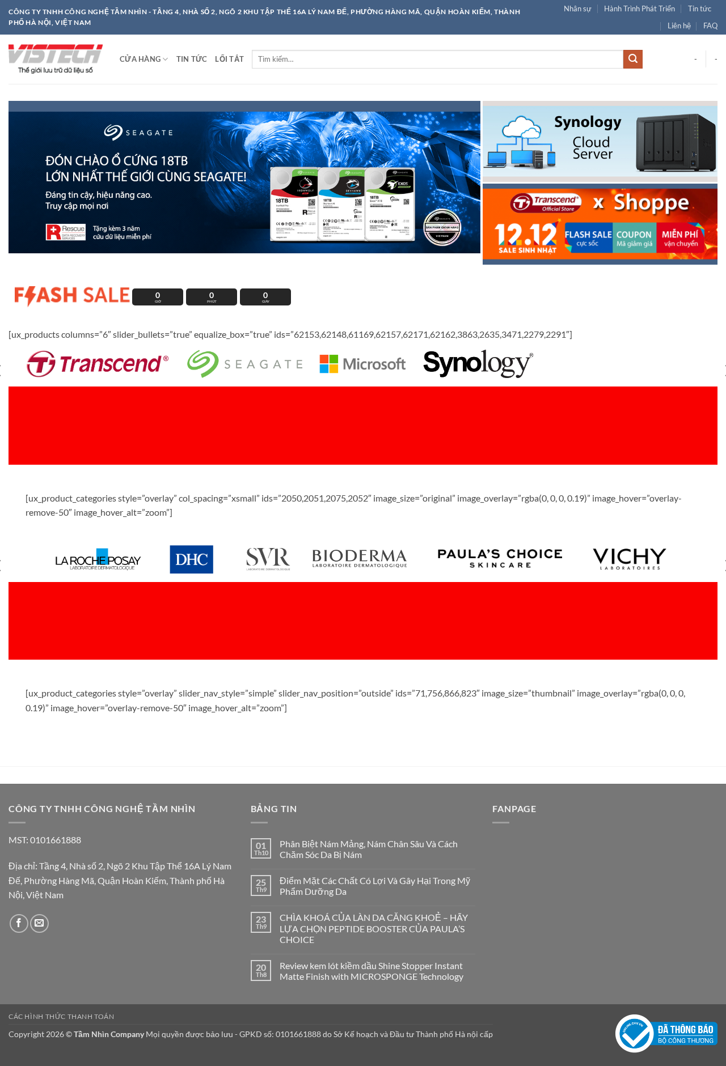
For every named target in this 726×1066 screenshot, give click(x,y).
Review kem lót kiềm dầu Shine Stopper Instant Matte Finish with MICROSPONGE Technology (372, 971)
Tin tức (699, 8)
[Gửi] (633, 59)
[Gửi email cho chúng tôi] (39, 923)
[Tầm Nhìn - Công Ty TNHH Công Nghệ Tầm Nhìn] (56, 59)
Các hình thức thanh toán (62, 1016)
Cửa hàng (140, 58)
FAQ (710, 25)
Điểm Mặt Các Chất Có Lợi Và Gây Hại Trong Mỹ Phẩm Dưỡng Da (375, 886)
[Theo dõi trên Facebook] (19, 923)
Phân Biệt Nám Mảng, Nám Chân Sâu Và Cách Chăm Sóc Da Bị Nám (369, 849)
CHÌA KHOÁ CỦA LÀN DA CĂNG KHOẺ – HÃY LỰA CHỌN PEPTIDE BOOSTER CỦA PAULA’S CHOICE (374, 928)
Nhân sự (578, 8)
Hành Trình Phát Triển (639, 8)
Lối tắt (229, 58)
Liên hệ (679, 25)
